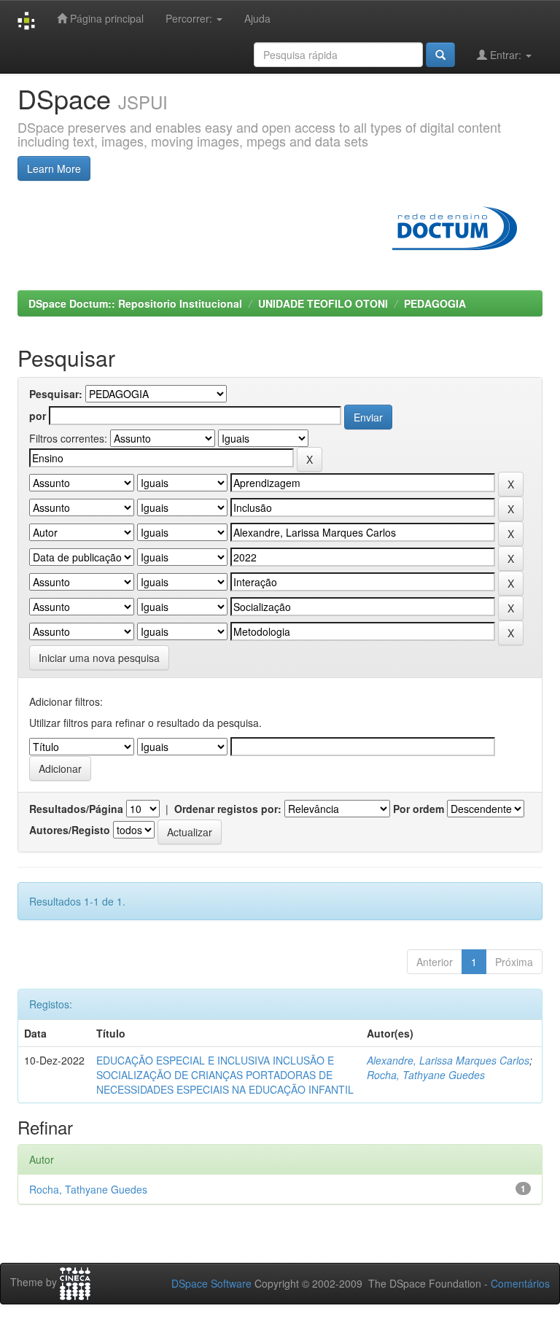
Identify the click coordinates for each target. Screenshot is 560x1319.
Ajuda (257, 18)
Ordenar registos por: (227, 808)
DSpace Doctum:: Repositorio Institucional (135, 303)
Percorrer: (190, 18)
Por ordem (418, 808)
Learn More (54, 168)
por (37, 415)
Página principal (105, 18)
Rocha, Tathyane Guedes (426, 1074)
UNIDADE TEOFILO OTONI (323, 303)
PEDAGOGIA (435, 303)
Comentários (520, 1283)
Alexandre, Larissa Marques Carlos (448, 1060)
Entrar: (505, 54)
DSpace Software (211, 1283)
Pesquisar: (55, 393)
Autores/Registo (69, 829)
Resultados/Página (76, 808)
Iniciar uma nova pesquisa (99, 657)
